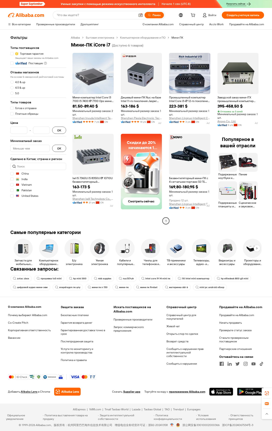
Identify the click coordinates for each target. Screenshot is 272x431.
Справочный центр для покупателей (181, 317)
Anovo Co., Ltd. (226, 121)
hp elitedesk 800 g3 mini (234, 278)
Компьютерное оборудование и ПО (142, 37)
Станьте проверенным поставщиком (234, 339)
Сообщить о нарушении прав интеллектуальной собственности (185, 352)
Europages (194, 409)
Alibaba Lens (29, 391)
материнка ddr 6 (178, 287)
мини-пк (124, 287)
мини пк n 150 (100, 287)
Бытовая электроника (100, 37)
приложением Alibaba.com (187, 391)
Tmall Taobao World (116, 409)
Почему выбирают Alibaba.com (27, 315)
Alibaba (75, 37)
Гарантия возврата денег (76, 322)
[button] (140, 15)
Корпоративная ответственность (29, 330)
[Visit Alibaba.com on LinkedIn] (229, 363)
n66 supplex (104, 278)
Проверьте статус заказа (235, 330)
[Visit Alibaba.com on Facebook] (221, 363)
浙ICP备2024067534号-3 (237, 425)
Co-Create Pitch (18, 322)
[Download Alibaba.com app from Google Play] (250, 392)
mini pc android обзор (212, 287)
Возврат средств (177, 341)
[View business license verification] (172, 425)
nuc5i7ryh (128, 278)
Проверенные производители (132, 319)
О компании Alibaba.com (24, 306)
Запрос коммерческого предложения (128, 328)
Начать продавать (230, 322)
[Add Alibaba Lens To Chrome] (67, 392)
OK (59, 130)
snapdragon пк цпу (69, 287)
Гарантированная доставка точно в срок (83, 332)
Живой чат (173, 326)
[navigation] (38, 129)
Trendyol (178, 409)
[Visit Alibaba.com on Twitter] (237, 363)
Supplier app (131, 391)
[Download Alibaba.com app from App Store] (221, 392)
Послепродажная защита (77, 341)
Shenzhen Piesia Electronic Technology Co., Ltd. (141, 118)
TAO (167, 409)
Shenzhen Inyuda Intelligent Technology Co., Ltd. (93, 118)
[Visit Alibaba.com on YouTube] (253, 363)
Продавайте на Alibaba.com (236, 315)
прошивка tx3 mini (51, 278)
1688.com (95, 409)
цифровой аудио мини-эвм (32, 287)
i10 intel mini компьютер (195, 278)
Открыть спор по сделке (182, 333)
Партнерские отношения (235, 348)
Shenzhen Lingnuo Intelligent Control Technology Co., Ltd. (189, 118)
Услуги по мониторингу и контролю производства (77, 350)
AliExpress (79, 409)
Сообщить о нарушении (181, 363)
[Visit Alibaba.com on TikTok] (261, 363)
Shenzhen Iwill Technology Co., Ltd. (93, 198)
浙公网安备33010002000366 (201, 425)
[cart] (194, 15)
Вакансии (14, 337)
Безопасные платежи (75, 315)
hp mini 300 (79, 278)
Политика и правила (74, 360)
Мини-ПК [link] (177, 37)
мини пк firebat (149, 287)
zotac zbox (23, 278)
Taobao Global (152, 409)
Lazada (136, 409)
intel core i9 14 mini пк (157, 278)
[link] (267, 393)
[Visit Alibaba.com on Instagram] (245, 363)
